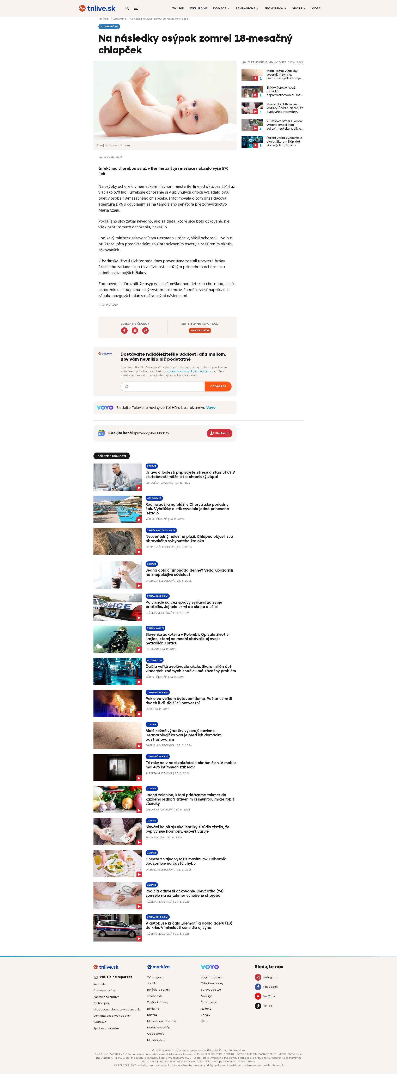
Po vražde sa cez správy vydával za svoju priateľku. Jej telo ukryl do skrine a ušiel (184, 604)
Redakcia (99, 1022)
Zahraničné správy (106, 997)
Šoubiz (151, 983)
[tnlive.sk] (97, 8)
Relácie (206, 1008)
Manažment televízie (161, 1021)
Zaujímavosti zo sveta (161, 530)
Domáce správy (104, 990)
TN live (178, 8)
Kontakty (99, 984)
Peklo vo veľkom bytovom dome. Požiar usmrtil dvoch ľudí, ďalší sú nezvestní (189, 701)
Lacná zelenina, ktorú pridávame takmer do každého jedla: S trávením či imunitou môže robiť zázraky (190, 799)
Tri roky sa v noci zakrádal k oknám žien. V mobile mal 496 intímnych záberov (191, 765)
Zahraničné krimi (157, 596)
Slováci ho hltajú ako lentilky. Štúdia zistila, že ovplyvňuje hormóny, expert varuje (285, 108)
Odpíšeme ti (156, 1033)
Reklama (153, 1008)
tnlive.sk (105, 18)
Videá (316, 8)
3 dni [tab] (291, 62)
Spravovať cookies (106, 1028)
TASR (149, 709)
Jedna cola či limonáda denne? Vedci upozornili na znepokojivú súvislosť (189, 572)
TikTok (267, 1006)
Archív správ (101, 1003)
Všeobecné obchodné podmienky (117, 1009)
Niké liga (207, 996)
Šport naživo (209, 1002)
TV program (155, 977)
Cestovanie (154, 498)
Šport (297, 8)
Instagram (270, 977)
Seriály (205, 1015)
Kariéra (152, 1015)
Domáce (219, 8)
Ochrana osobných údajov (111, 1015)
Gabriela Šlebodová (160, 547)
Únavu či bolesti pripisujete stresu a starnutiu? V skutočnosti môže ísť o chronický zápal (190, 474)
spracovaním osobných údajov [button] (189, 371)
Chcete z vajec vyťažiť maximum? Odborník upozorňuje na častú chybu (186, 861)
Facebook (270, 987)
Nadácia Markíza (159, 1027)
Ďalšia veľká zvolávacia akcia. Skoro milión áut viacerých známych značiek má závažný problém (284, 141)
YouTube (269, 996)
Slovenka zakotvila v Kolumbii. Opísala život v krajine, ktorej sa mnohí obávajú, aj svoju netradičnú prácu (187, 638)
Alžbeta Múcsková (159, 612)
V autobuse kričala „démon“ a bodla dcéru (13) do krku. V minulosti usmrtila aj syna (189, 925)
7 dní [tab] (300, 62)
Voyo (211, 407)
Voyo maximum (211, 977)
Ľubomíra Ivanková (159, 482)
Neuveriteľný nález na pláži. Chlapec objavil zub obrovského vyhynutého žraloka (189, 539)
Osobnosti (154, 996)
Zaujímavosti (155, 628)
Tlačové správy (157, 1002)
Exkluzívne (198, 8)
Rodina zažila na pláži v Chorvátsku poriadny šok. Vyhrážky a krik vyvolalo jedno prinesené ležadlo (187, 508)
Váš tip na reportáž (116, 977)
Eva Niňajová (155, 837)
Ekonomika (273, 8)
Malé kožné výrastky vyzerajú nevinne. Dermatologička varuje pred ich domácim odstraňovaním (284, 74)
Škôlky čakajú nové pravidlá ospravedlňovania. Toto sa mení (285, 91)
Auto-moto (154, 660)
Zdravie (151, 466)
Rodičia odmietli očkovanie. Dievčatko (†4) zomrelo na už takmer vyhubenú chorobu (185, 893)
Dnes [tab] (282, 62)
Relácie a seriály (158, 989)
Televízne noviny (212, 983)
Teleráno (152, 649)
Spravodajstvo (211, 989)
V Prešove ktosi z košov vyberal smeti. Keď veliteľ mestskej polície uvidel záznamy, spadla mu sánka (285, 124)
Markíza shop (156, 1040)
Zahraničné (245, 8)
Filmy (204, 1021)
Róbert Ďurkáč (156, 519)
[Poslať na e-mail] (135, 330)
